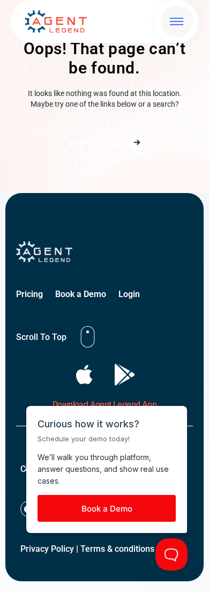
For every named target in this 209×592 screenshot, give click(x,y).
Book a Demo (80, 294)
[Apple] (84, 375)
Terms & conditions (117, 549)
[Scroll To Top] (88, 336)
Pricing (29, 294)
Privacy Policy (47, 549)
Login (129, 294)
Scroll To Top (41, 337)
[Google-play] (125, 375)
